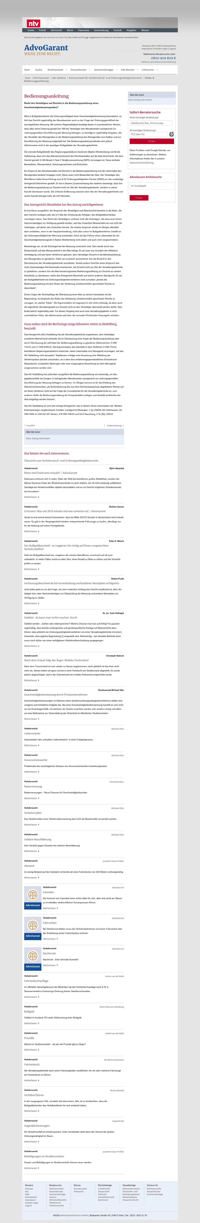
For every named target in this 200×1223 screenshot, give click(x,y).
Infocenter (148, 69)
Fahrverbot (49, 923)
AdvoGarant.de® (55, 37)
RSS (153, 45)
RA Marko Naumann (114, 1059)
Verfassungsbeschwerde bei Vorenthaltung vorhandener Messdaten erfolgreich (71, 583)
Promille (31, 425)
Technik (117, 30)
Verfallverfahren (34, 1095)
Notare (52, 1197)
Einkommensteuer (131, 1188)
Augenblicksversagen (37, 1125)
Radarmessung (114, 425)
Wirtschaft (56, 30)
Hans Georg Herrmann (38, 438)
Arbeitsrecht (104, 1188)
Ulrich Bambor (117, 781)
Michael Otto (117, 728)
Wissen (145, 30)
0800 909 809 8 (163, 58)
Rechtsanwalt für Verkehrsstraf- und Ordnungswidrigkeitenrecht (105, 77)
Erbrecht (102, 1194)
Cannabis (48, 892)
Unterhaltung (101, 30)
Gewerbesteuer (129, 1197)
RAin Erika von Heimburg (112, 1006)
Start (27, 69)
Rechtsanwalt (55, 69)
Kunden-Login (160, 48)
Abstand (29, 866)
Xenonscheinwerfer (36, 760)
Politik (42, 30)
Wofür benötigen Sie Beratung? (144, 117)
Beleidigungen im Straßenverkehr (44, 1156)
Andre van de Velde (114, 976)
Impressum (147, 48)
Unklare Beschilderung (37, 839)
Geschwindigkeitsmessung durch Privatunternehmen (56, 694)
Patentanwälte (56, 1205)
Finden (151, 141)
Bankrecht (103, 1199)
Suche (38, 69)
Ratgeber (131, 30)
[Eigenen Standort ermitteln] (171, 134)
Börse (70, 30)
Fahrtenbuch (32, 1064)
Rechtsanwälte (56, 1188)
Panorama (83, 30)
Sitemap (146, 45)
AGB (159, 45)
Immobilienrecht (106, 1197)
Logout (172, 48)
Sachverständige (57, 1194)
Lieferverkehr (32, 733)
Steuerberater (79, 69)
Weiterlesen (31, 496)
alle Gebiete (59, 77)
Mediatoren (55, 1202)
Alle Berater (128, 69)
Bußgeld (29, 1011)
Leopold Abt (118, 1121)
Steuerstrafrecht (130, 1199)
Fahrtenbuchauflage (36, 981)
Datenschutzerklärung (165, 61)
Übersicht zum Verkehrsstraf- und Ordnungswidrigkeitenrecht (61, 460)
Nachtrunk (49, 953)
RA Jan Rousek (117, 1090)
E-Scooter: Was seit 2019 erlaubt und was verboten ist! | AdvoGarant (65, 511)
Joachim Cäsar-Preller (113, 861)
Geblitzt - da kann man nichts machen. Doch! (50, 617)
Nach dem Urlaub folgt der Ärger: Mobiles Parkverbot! (56, 660)
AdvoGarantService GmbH (74, 1215)
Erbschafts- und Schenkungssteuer (131, 1193)
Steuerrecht (103, 1191)
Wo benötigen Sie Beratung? (143, 130)
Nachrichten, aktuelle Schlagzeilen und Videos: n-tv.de (33, 23)
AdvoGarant (118, 887)
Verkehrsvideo (33, 813)
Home (31, 30)
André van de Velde (114, 1033)
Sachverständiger (104, 69)
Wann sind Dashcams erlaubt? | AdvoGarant (50, 473)
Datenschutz (169, 45)
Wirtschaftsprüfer (58, 1199)
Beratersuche (80, 1188)
